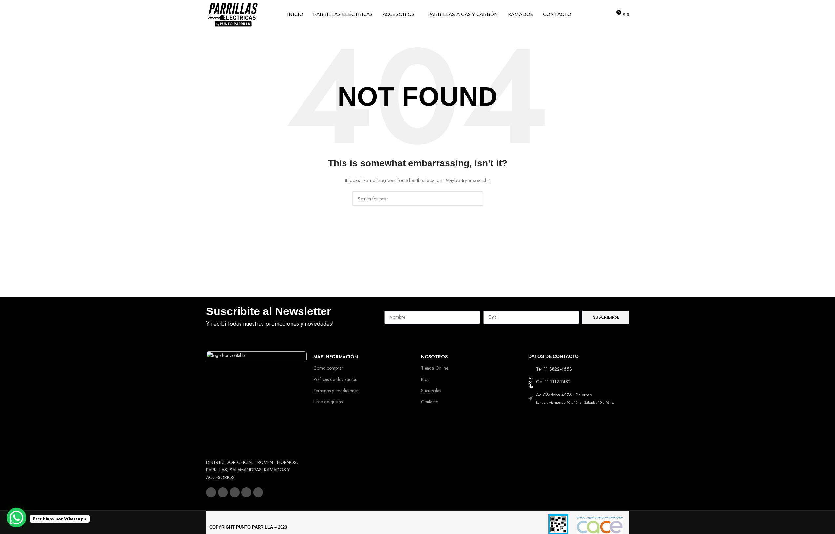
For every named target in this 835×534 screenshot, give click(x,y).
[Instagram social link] (235, 492)
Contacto (429, 401)
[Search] (604, 14)
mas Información (335, 356)
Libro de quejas (328, 401)
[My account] (592, 14)
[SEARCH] (475, 198)
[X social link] (223, 492)
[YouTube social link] (246, 492)
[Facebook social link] (211, 492)
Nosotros (434, 356)
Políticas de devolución (335, 379)
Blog (425, 379)
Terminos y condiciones (335, 390)
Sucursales (431, 390)
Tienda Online (434, 368)
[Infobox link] (292, 318)
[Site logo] (233, 14)
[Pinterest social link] (258, 492)
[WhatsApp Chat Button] (16, 517)
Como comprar (328, 368)
